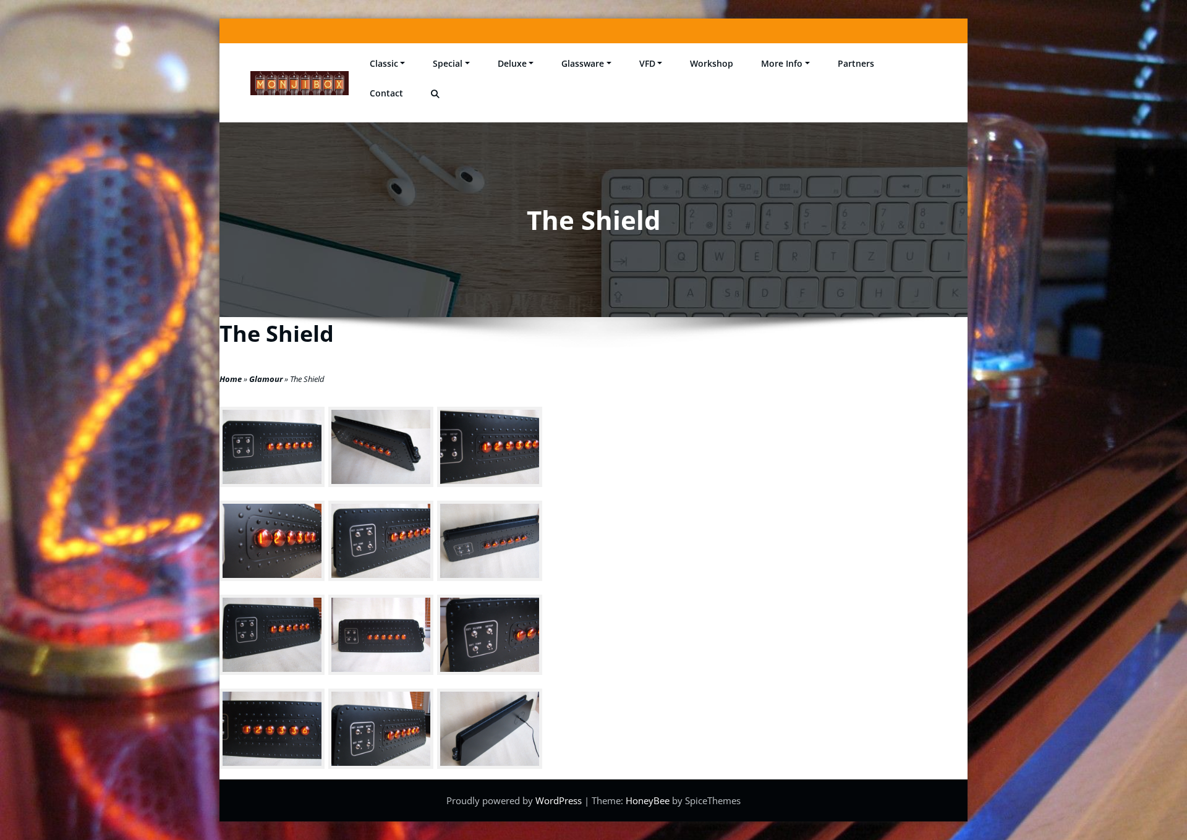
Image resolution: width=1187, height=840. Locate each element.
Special (447, 63)
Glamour (266, 378)
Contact (386, 93)
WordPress (559, 800)
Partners (856, 63)
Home (230, 378)
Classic (384, 63)
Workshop (711, 63)
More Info (781, 63)
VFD (647, 63)
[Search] (436, 94)
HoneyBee (648, 800)
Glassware (582, 63)
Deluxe (512, 63)
